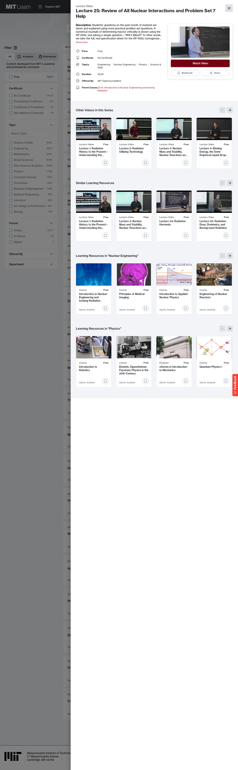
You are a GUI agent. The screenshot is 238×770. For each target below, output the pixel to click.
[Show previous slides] (222, 110)
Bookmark (187, 73)
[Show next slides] (230, 110)
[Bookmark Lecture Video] (105, 163)
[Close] (229, 8)
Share (217, 73)
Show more (82, 42)
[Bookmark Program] (186, 381)
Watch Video (200, 63)
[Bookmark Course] (105, 308)
